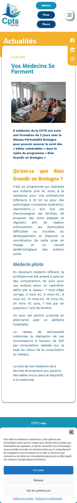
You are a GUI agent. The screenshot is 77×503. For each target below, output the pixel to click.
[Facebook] (72, 40)
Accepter (38, 470)
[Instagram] (72, 59)
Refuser (38, 480)
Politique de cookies (23, 498)
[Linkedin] (72, 49)
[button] (71, 432)
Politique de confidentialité (48, 498)
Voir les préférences (38, 490)
